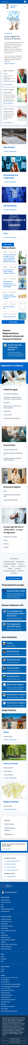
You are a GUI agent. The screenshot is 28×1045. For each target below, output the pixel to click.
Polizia (13, 566)
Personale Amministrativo (7, 909)
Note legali (3, 1004)
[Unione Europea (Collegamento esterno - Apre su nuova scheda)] (14, 886)
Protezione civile (21, 566)
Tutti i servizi (8, 245)
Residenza (10, 568)
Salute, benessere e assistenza (8, 930)
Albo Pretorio (9, 147)
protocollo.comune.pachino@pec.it (12, 984)
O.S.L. (6, 233)
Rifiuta (15, 1039)
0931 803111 (6, 979)
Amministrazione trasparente (8, 999)
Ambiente (3, 942)
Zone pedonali (14, 572)
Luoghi (2, 969)
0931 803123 (6, 982)
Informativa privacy (5, 1002)
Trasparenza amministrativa (10, 570)
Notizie (2, 956)
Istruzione (21, 563)
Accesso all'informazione (9, 561)
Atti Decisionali (10, 205)
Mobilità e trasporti (5, 937)
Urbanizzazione (21, 570)
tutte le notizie (13, 322)
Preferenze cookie (12, 1032)
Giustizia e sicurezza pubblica (8, 939)
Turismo (3, 933)
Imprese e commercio (6, 949)
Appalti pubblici (4, 928)
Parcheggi (6, 566)
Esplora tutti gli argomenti (14, 578)
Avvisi (2, 961)
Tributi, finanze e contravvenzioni (9, 944)
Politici (2, 907)
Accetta (15, 1042)
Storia (6, 732)
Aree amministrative (6, 902)
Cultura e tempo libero (6, 946)
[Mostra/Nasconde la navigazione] (3, 6)
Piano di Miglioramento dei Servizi (9, 1011)
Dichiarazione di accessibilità (8, 1006)
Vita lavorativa (4, 935)
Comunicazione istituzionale (10, 563)
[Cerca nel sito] (24, 6)
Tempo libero (18, 568)
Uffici (2, 904)
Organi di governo (5, 900)
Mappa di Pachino (11, 801)
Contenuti (9, 33)
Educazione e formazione (7, 926)
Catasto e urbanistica (6, 919)
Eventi (2, 971)
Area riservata (4, 1008)
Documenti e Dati (5, 911)
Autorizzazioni (4, 923)
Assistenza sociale (20, 561)
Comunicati (3, 959)
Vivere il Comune (11, 763)
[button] (6, 1)
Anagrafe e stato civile (6, 921)
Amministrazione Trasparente (11, 176)
